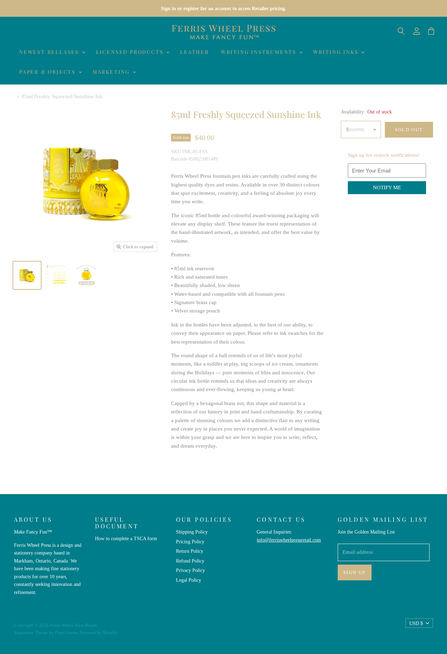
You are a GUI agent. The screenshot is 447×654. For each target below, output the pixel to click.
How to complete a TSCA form (126, 538)
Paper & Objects (48, 71)
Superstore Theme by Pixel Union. (46, 632)
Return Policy (189, 551)
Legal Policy (188, 580)
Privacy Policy (190, 570)
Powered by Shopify (99, 632)
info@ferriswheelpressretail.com (289, 540)
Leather (194, 52)
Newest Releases (50, 52)
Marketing (112, 71)
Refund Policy (190, 561)
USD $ (416, 623)
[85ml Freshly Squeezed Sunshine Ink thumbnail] (57, 275)
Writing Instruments (260, 52)
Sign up (354, 572)
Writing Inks (336, 52)
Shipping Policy (192, 532)
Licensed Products (131, 52)
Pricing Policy (190, 541)
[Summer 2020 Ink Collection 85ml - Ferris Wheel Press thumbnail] (27, 275)
